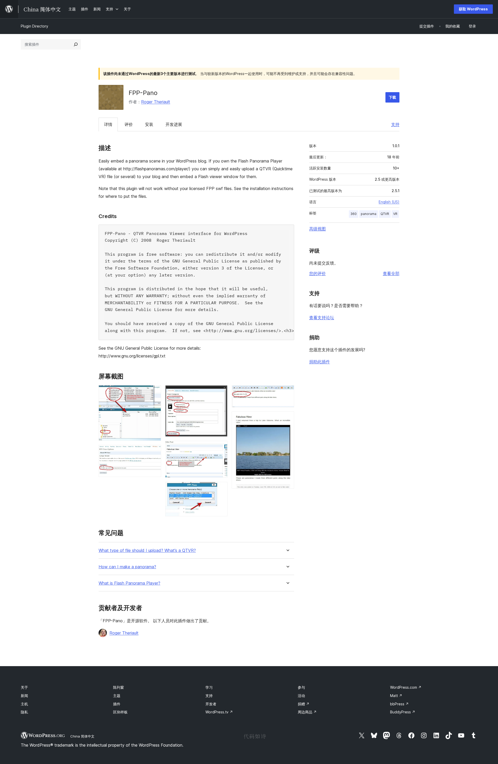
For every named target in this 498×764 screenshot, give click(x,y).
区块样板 (120, 712)
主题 (116, 695)
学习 (209, 687)
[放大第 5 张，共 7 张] (220, 488)
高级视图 (317, 228)
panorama (368, 214)
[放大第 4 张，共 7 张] (220, 447)
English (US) (389, 202)
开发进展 (173, 124)
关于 (24, 687)
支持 (395, 124)
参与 (301, 687)
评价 (129, 124)
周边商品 (307, 712)
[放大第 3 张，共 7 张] (220, 392)
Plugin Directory (34, 26)
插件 (116, 704)
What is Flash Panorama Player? (129, 583)
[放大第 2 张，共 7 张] (154, 452)
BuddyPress (402, 712)
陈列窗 (118, 687)
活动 (301, 695)
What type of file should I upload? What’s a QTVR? (147, 550)
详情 (108, 124)
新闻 (24, 695)
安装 (149, 124)
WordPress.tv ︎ (219, 712)
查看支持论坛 (321, 317)
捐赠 (303, 704)
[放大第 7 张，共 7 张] (287, 418)
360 (353, 214)
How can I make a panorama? (127, 566)
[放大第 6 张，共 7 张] (287, 392)
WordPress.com (405, 687)
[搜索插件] (76, 44)
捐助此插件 (319, 361)
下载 (392, 97)
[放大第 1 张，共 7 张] (154, 392)
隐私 (24, 712)
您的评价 (317, 273)
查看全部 (391, 273)
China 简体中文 (82, 736)
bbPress (399, 704)
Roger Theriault (155, 101)
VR (395, 214)
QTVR (385, 214)
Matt (396, 695)
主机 (24, 704)
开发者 (210, 704)
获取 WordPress (473, 9)
